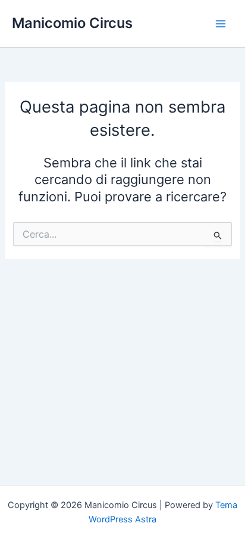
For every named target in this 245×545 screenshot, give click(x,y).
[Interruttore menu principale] (220, 23)
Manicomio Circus (72, 23)
